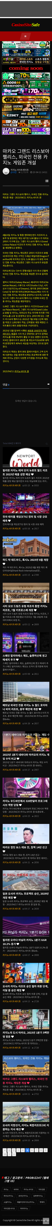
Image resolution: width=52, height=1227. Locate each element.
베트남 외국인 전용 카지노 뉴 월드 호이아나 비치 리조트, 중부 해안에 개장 (25, 707)
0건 (15, 172)
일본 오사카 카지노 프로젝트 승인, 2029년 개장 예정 (26, 895)
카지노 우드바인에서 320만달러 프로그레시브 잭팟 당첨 (25, 803)
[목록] (47, 180)
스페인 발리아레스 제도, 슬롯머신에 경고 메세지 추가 (25, 657)
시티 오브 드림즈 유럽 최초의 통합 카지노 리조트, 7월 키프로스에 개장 (25, 608)
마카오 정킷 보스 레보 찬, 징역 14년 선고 (25, 847)
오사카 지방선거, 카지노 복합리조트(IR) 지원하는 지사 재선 (26, 1127)
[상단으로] (46, 1221)
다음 (9, 1154)
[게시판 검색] (46, 443)
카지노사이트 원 (21, 371)
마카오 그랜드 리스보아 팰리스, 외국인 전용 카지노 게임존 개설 (25, 1081)
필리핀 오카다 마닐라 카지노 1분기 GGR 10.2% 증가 (25, 942)
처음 (5, 1150)
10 (4, 1154)
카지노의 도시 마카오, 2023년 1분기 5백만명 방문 (26, 1034)
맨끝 (14, 1154)
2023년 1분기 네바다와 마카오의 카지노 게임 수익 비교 (26, 756)
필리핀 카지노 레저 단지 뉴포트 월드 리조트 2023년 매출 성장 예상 (25, 472)
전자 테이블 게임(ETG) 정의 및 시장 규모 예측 (25, 518)
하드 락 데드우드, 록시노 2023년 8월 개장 (25, 560)
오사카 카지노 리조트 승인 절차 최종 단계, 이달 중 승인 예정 (25, 988)
